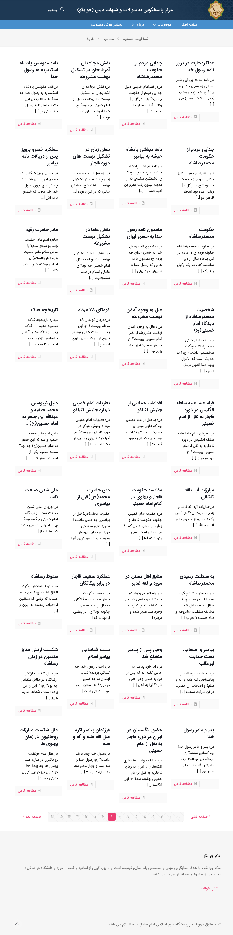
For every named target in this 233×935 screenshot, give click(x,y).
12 (86, 816)
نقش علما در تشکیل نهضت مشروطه (96, 236)
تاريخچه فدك (44, 309)
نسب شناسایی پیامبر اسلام (96, 653)
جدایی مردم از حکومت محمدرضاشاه (148, 69)
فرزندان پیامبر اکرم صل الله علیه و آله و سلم (91, 736)
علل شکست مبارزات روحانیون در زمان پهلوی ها (39, 736)
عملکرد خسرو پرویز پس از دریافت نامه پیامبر (39, 156)
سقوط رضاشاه (44, 576)
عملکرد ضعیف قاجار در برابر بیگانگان (91, 580)
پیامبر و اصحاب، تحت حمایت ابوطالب (198, 656)
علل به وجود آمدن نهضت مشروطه (144, 313)
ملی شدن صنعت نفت (41, 493)
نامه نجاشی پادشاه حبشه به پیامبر (144, 153)
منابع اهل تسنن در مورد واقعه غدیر (144, 580)
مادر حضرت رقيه (42, 229)
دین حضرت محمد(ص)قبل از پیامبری (93, 496)
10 (103, 816)
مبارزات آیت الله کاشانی (199, 493)
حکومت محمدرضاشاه (201, 233)
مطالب (109, 39)
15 (61, 816)
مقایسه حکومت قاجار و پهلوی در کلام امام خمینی (146, 496)
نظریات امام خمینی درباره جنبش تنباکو (91, 406)
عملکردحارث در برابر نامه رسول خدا (195, 66)
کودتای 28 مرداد (94, 309)
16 (52, 816)
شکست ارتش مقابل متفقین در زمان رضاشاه (38, 656)
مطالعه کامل (183, 117)
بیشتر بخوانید (210, 888)
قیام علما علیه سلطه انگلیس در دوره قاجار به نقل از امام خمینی (195, 413)
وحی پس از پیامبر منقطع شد (145, 653)
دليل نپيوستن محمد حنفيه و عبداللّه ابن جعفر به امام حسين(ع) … (40, 413)
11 (95, 816)
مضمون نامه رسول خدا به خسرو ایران (144, 233)
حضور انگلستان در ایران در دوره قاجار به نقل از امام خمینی (144, 740)
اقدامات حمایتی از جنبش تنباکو (145, 406)
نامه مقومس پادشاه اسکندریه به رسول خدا (39, 69)
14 (69, 816)
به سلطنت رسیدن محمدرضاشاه (197, 580)
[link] (216, 10)
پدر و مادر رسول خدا (198, 733)
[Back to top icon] (17, 924)
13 (78, 816)
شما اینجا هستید (136, 39)
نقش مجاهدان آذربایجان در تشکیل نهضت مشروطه (90, 69)
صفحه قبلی (199, 816)
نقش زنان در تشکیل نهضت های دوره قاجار (91, 156)
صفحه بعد (33, 816)
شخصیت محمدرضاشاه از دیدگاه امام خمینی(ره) (199, 320)
